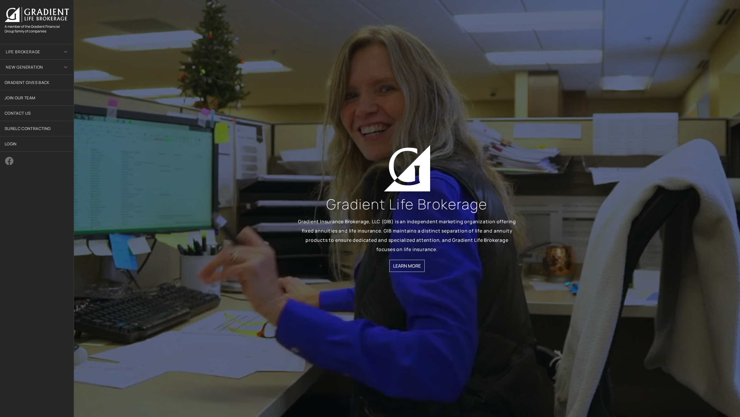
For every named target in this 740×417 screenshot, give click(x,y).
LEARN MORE (407, 266)
